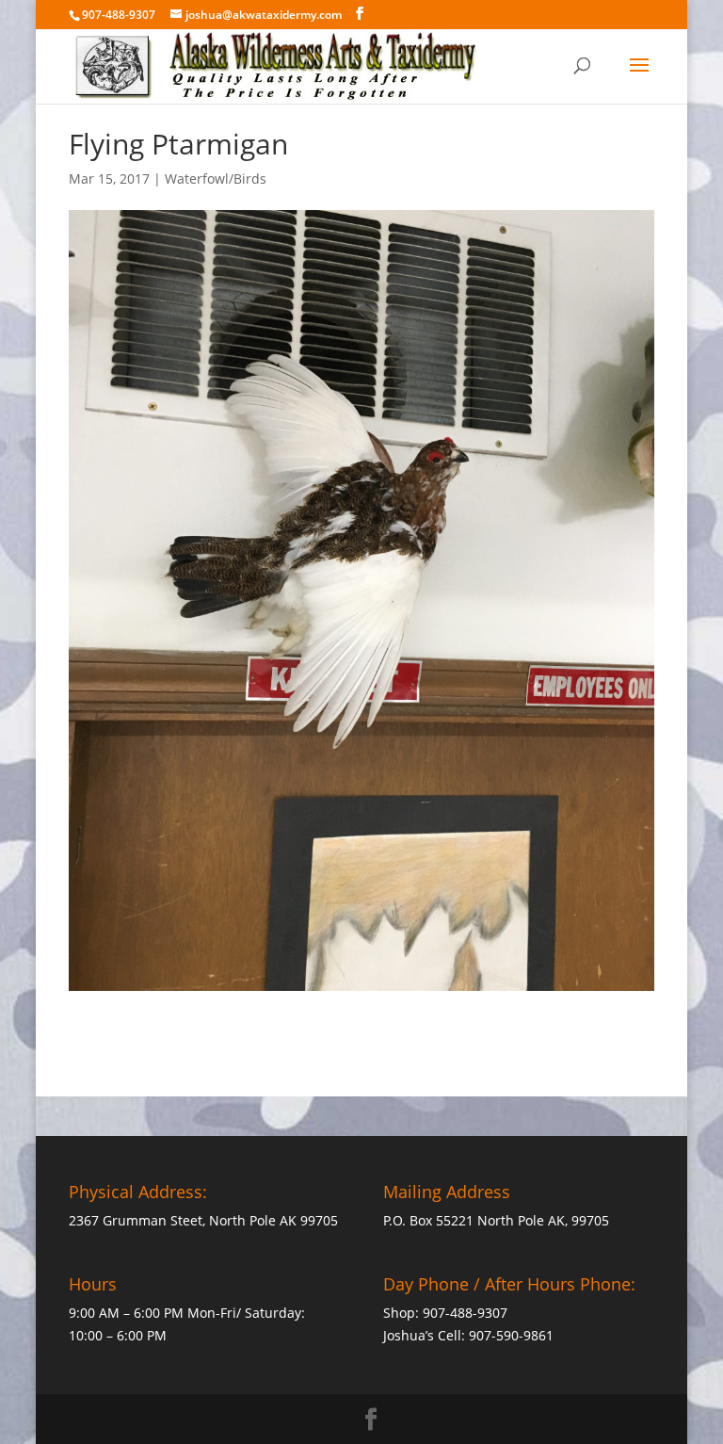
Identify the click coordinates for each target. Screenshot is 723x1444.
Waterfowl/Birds (215, 178)
